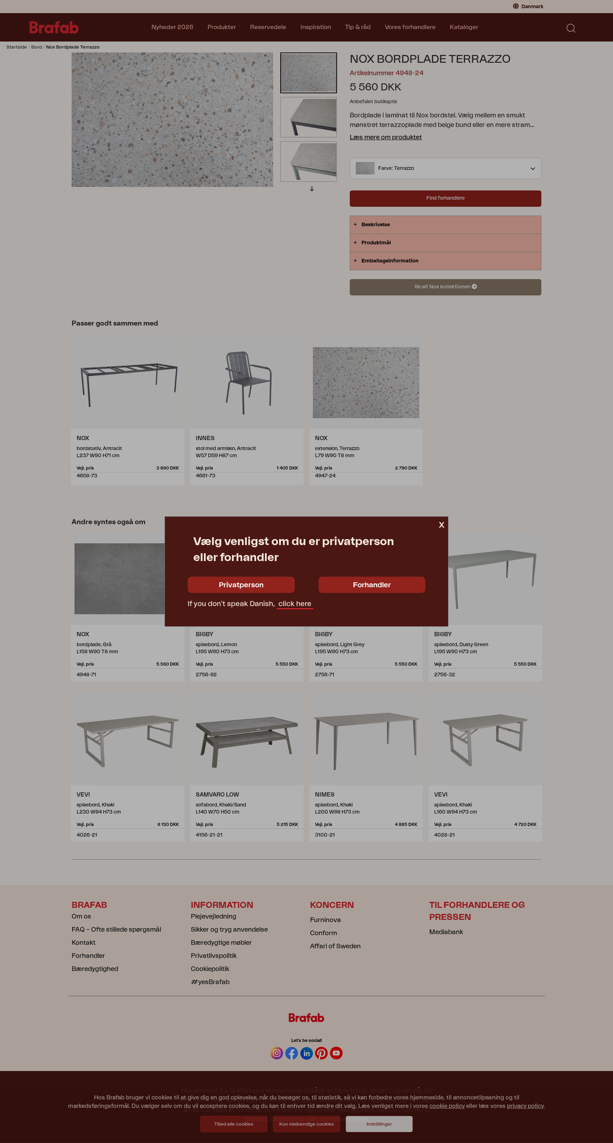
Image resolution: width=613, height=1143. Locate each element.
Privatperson (241, 585)
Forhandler (372, 585)
